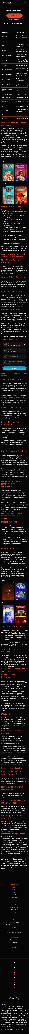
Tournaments (14, 947)
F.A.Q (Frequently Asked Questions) (14, 924)
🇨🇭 (14, 972)
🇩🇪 (14, 965)
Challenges (14, 942)
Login (14, 892)
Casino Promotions (14, 939)
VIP (14, 950)
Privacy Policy (14, 909)
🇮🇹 (14, 977)
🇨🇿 (14, 982)
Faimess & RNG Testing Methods (14, 932)
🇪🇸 (14, 974)
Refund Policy (14, 930)
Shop (14, 945)
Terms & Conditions (14, 922)
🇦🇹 (14, 967)
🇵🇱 (14, 984)
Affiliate (14, 912)
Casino (14, 887)
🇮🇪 (14, 962)
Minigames (14, 897)
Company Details (14, 904)
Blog (14, 915)
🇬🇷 (14, 992)
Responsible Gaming (14, 907)
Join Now (14, 15)
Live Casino (14, 889)
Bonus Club (14, 894)
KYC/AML (14, 927)
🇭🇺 (14, 987)
